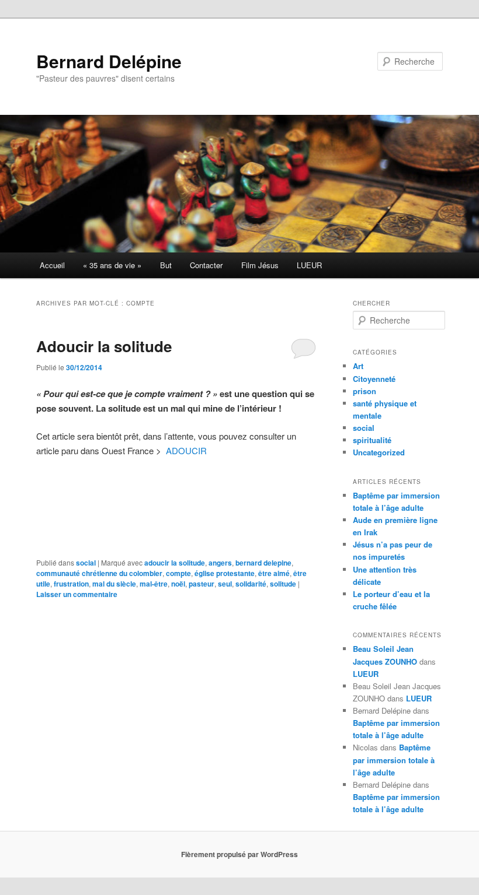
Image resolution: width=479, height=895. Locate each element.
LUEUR (309, 265)
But (166, 265)
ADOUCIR (186, 450)
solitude (283, 583)
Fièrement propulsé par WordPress (239, 854)
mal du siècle (114, 583)
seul (225, 583)
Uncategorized (379, 452)
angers (220, 562)
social (86, 562)
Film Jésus (260, 265)
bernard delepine (263, 562)
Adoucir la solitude (104, 346)
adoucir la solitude (174, 562)
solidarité (250, 583)
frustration (71, 583)
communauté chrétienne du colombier (99, 573)
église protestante (225, 573)
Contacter (206, 265)
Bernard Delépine (109, 60)
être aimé (274, 573)
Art (358, 365)
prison (364, 390)
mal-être (154, 583)
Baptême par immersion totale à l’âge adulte (394, 759)
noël (178, 583)
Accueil (52, 265)
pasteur (201, 583)
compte (178, 573)
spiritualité (372, 439)
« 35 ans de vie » (112, 265)
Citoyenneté (374, 378)
